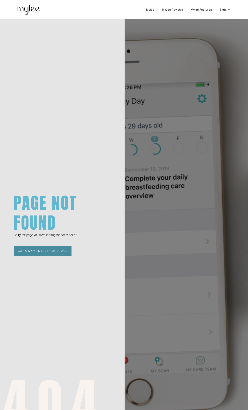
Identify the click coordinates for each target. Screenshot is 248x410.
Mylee (150, 9)
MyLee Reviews (172, 9)
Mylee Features (201, 9)
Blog (223, 9)
